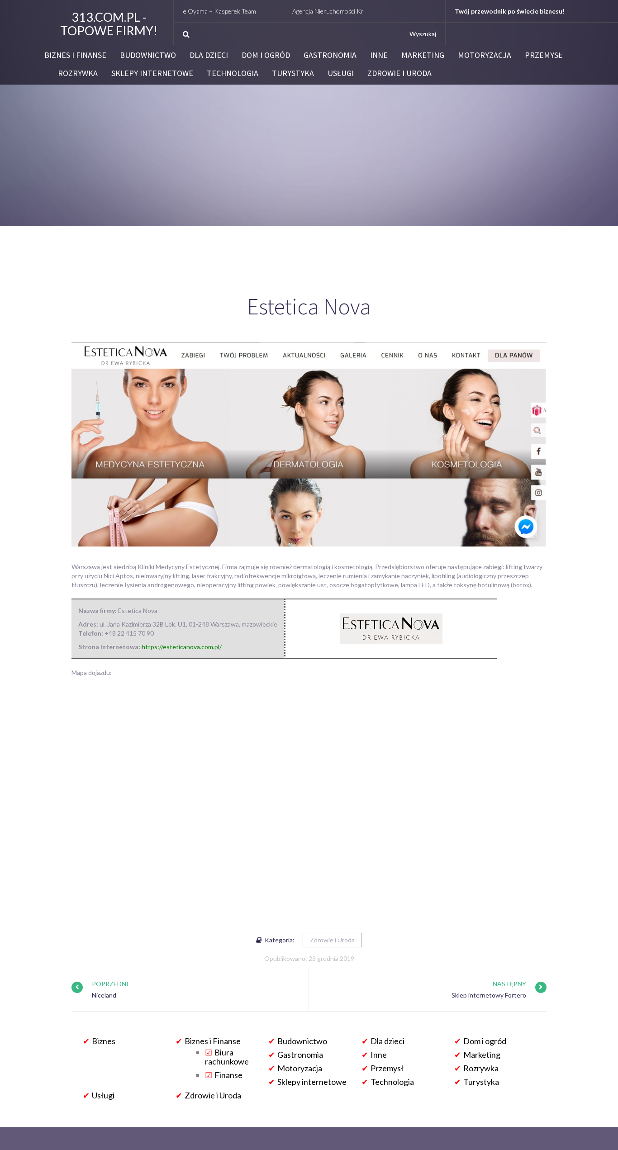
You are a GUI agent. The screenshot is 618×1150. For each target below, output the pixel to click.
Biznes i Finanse (75, 55)
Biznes (103, 1041)
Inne (379, 55)
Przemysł (543, 55)
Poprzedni (110, 984)
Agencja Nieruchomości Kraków (306, 11)
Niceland (104, 995)
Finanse (228, 1075)
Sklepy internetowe (152, 73)
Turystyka (293, 73)
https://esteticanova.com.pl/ (182, 647)
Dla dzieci (209, 55)
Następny (509, 984)
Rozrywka (78, 73)
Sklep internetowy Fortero (489, 995)
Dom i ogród (266, 55)
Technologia (232, 73)
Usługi (341, 73)
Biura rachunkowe (227, 1056)
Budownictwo (148, 55)
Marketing (422, 55)
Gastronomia (330, 55)
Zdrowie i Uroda (399, 73)
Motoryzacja (484, 55)
